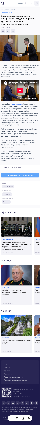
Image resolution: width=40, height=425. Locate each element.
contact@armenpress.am (21, 396)
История (7, 368)
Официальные (8, 186)
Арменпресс (17, 104)
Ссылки (7, 371)
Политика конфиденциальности (16, 380)
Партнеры (8, 374)
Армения (6, 202)
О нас (6, 365)
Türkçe (20, 167)
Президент (6, 194)
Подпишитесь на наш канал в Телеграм (21, 175)
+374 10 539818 (18, 394)
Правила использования (13, 377)
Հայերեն (14, 167)
